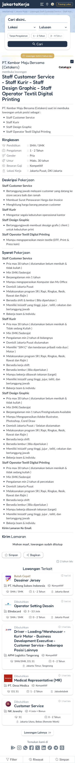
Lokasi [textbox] (12, 27)
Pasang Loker (64, 4)
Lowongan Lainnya (35, 732)
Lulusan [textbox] (45, 27)
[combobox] (22, 27)
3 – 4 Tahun (56, 36)
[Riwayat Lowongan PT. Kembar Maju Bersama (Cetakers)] (65, 73)
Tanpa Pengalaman (18, 36)
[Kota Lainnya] (47, 4)
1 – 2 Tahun (39, 36)
